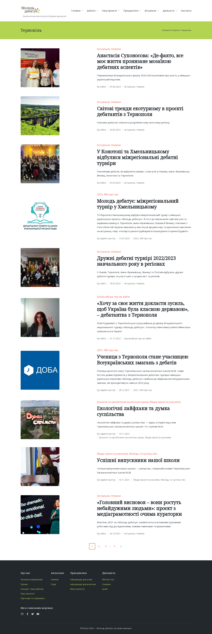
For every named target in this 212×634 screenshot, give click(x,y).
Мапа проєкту (77, 589)
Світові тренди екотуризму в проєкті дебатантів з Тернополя (140, 111)
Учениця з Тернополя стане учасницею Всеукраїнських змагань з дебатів (142, 359)
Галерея (106, 584)
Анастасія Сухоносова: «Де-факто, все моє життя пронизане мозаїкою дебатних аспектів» (140, 61)
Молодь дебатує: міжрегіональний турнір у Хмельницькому (138, 204)
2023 (100, 194)
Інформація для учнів (81, 579)
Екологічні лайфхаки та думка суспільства (133, 411)
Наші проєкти (27, 593)
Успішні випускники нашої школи (138, 460)
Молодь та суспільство (143, 453)
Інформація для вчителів (83, 584)
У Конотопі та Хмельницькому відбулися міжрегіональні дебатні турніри (137, 157)
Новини (116, 49)
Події (53, 584)
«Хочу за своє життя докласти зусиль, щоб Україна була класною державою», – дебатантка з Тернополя (143, 309)
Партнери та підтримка (33, 598)
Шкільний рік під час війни (113, 296)
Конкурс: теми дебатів (32, 589)
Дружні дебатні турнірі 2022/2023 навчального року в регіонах (136, 261)
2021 (100, 350)
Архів (105, 589)
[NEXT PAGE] (120, 546)
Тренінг (24, 584)
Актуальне (103, 49)
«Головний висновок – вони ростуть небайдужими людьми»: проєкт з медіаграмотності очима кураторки (139, 508)
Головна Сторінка (170, 30)
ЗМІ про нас (111, 194)
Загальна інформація (32, 579)
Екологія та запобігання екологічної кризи (123, 402)
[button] (121, 546)
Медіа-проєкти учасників (165, 402)
